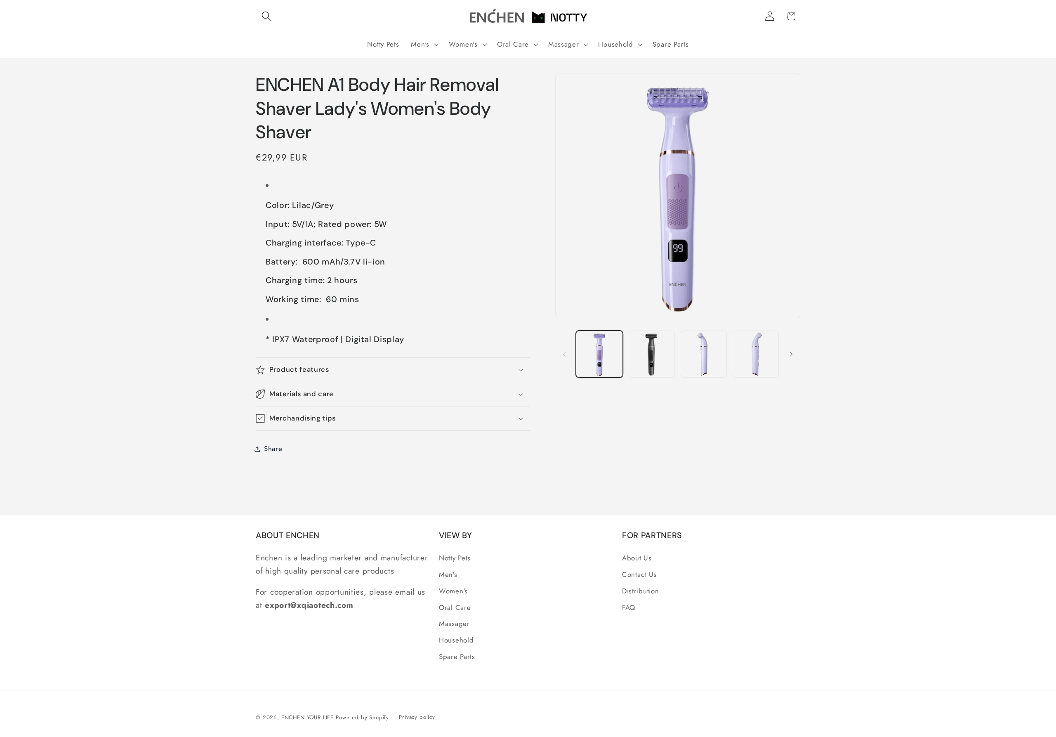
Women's (453, 591)
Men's (448, 574)
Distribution (640, 591)
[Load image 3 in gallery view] (703, 354)
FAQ (628, 607)
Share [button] (273, 449)
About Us (637, 558)
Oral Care (455, 607)
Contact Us (639, 574)
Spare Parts (457, 656)
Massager (454, 623)
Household (456, 640)
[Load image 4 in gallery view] (755, 354)
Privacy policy (417, 717)
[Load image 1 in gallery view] (599, 354)
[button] (267, 16)
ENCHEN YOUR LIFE (307, 717)
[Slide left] (564, 354)
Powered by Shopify (362, 717)
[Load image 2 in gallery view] (651, 354)
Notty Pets (455, 558)
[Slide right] (791, 354)
